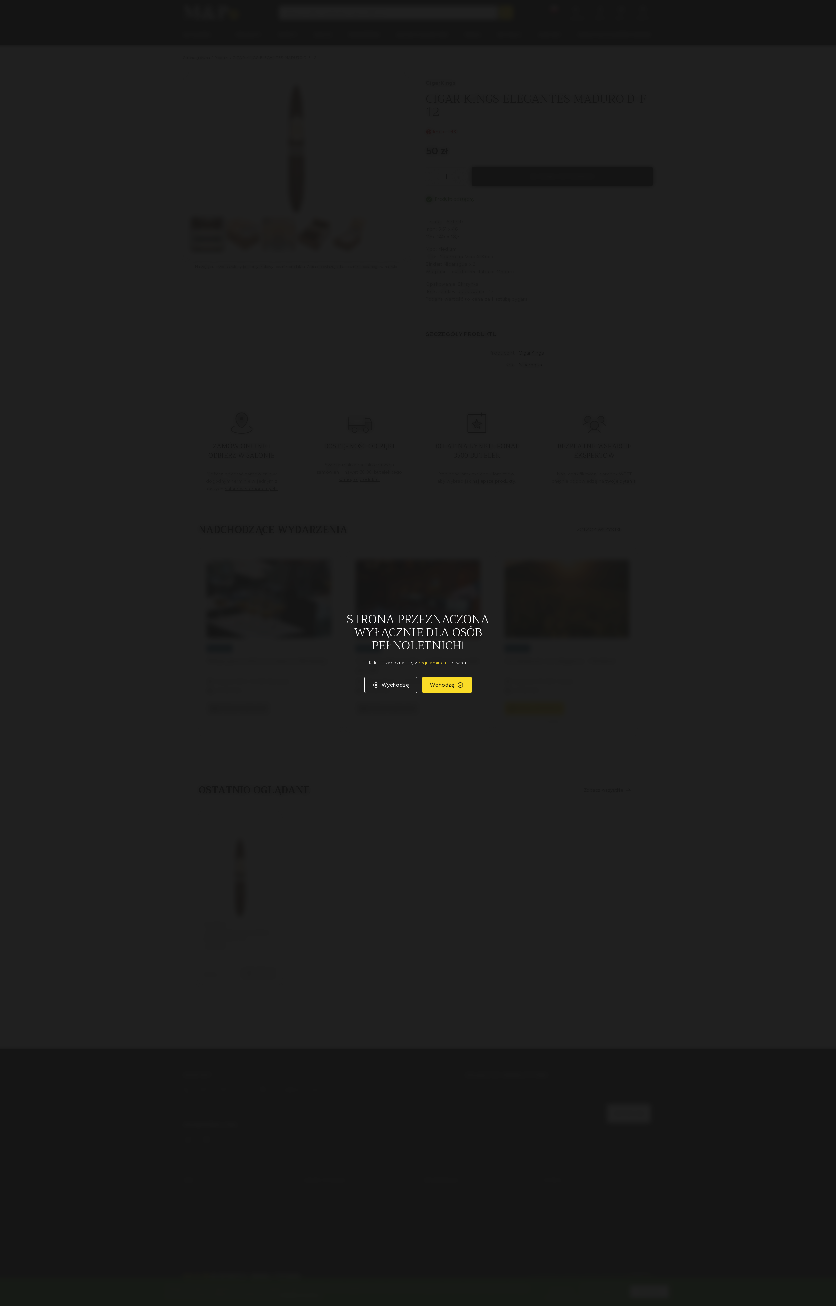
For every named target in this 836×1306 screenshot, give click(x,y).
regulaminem (433, 663)
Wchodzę (442, 685)
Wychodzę (395, 685)
